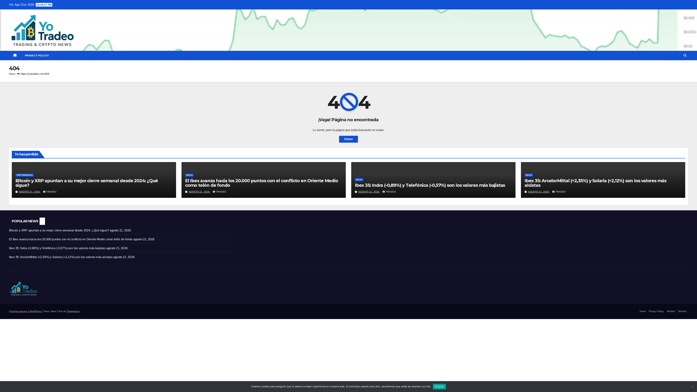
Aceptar (439, 386)
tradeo (51, 192)
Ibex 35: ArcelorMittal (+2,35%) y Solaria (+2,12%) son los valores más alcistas (595, 183)
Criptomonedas (25, 175)
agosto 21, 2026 (30, 192)
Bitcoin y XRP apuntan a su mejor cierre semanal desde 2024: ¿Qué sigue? (86, 183)
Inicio (12, 73)
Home (643, 311)
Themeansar (73, 311)
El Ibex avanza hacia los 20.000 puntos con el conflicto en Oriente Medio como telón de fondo (261, 183)
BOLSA (189, 175)
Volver (348, 139)
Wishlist (671, 311)
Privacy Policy (37, 55)
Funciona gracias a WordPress (25, 311)
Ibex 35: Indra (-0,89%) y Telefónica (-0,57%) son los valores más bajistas (430, 185)
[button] (685, 55)
